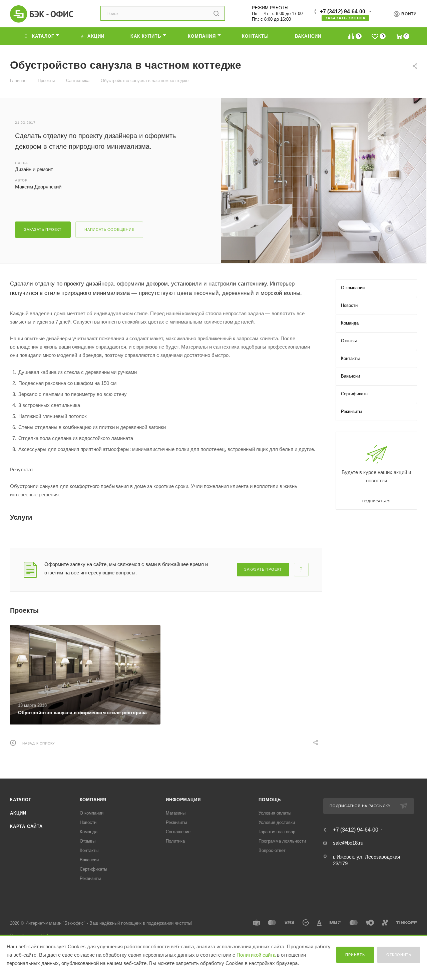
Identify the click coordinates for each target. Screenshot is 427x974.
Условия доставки (277, 822)
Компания (93, 799)
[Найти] (216, 13)
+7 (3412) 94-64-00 (342, 11)
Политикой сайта (256, 955)
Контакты (89, 850)
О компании (91, 813)
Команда (88, 831)
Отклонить (398, 955)
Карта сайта (26, 826)
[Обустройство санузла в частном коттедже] (323, 180)
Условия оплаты (275, 813)
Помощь (270, 799)
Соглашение (178, 831)
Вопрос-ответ (272, 850)
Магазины (175, 813)
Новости (88, 822)
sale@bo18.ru (348, 843)
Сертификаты (93, 869)
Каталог (20, 799)
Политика (175, 841)
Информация (183, 799)
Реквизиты (90, 878)
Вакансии (89, 859)
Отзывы (87, 841)
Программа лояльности (282, 841)
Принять (355, 955)
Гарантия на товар (277, 831)
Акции (18, 813)
